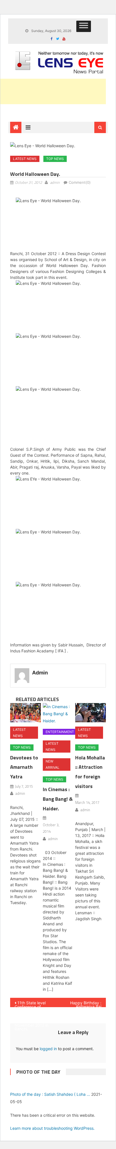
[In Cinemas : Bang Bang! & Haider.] (58, 714)
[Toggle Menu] (83, 26)
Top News (55, 159)
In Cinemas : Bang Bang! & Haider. (58, 798)
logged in (48, 1048)
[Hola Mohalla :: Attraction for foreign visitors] (90, 712)
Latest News (25, 159)
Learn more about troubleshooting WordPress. (52, 1128)
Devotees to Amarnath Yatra (24, 767)
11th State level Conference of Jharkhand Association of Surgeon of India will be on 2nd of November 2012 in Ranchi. (33, 1003)
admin (55, 182)
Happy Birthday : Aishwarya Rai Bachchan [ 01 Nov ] (83, 1003)
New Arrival (52, 764)
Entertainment (60, 732)
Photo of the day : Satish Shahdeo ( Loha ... (50, 1094)
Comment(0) (80, 182)
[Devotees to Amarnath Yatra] (25, 712)
